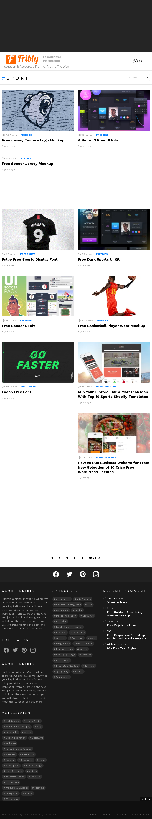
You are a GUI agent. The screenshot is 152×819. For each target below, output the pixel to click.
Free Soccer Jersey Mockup (27, 163)
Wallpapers (12, 799)
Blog (99, 386)
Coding (28, 732)
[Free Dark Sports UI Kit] (114, 229)
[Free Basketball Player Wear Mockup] (114, 296)
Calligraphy (12, 732)
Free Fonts (27, 254)
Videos (28, 793)
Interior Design (34, 765)
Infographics (12, 765)
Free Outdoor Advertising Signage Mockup (124, 613)
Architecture (12, 721)
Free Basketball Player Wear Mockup (111, 325)
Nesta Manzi (113, 598)
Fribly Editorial (115, 644)
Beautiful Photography (18, 726)
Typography (12, 793)
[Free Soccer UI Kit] (38, 296)
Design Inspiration (15, 738)
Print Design (12, 782)
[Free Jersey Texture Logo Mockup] (38, 110)
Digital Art (37, 738)
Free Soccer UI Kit (18, 325)
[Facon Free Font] (38, 362)
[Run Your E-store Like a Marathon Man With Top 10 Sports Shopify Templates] (114, 362)
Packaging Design (15, 776)
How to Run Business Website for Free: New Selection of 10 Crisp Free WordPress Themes (113, 467)
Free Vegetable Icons (121, 625)
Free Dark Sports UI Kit (99, 259)
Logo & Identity (14, 771)
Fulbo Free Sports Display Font (30, 259)
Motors (33, 771)
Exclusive (11, 743)
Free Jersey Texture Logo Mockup (33, 140)
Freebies (26, 135)
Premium (110, 386)
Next (92, 558)
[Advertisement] (76, 26)
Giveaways (27, 760)
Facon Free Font (16, 392)
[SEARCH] (140, 61)
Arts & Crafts (33, 721)
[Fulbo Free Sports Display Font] (38, 229)
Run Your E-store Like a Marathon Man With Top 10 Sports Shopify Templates (113, 394)
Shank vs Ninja (117, 602)
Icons (42, 760)
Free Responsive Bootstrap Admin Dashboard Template (126, 636)
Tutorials (39, 788)
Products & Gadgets (17, 788)
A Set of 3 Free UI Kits (98, 140)
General (10, 760)
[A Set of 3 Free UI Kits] (114, 110)
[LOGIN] (135, 61)
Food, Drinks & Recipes (19, 749)
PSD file (111, 631)
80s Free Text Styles (121, 648)
